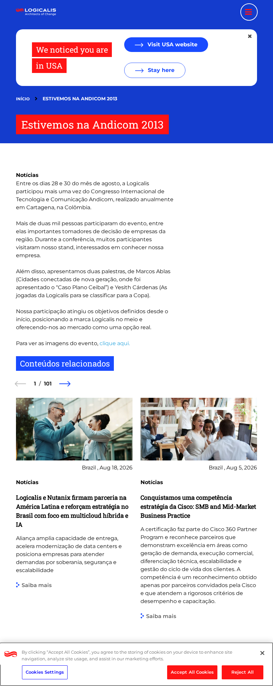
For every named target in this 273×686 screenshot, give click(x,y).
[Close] (262, 653)
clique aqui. (114, 343)
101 (48, 383)
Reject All (242, 672)
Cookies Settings (45, 672)
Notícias (27, 175)
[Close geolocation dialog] (250, 36)
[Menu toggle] (249, 12)
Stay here (160, 70)
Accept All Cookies (192, 672)
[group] (74, 513)
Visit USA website (171, 44)
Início (23, 98)
